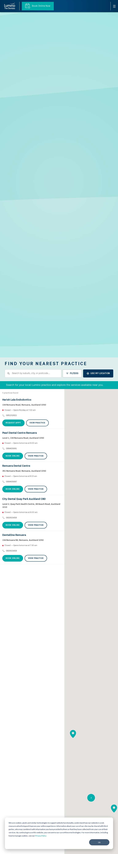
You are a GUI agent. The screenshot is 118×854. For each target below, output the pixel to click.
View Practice (37, 423)
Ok (99, 842)
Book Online (13, 456)
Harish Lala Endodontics (16, 400)
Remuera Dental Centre (16, 466)
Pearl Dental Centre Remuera (19, 433)
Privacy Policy (40, 836)
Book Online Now (40, 6)
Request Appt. (13, 423)
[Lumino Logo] (9, 6)
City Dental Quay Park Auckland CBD (24, 499)
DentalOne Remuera (14, 535)
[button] (73, 734)
